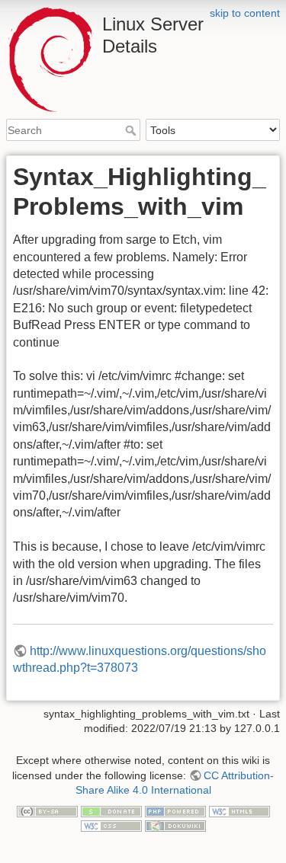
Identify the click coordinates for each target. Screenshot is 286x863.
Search (132, 130)
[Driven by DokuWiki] (175, 826)
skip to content (245, 13)
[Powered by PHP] (175, 810)
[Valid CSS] (111, 826)
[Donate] (111, 810)
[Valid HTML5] (239, 810)
